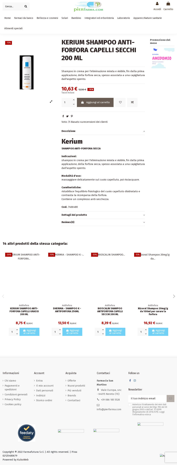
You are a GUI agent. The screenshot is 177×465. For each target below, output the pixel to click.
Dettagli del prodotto (74, 214)
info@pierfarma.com (109, 409)
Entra (39, 380)
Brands (72, 395)
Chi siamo (10, 380)
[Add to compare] (132, 102)
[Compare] (40, 264)
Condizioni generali (16, 394)
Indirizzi (40, 395)
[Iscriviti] (170, 398)
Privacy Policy (13, 399)
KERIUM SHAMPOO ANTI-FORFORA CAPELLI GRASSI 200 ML (24, 311)
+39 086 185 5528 (110, 399)
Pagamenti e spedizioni (12, 387)
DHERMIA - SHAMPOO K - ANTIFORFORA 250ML (67, 310)
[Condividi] (63, 116)
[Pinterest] (72, 116)
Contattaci (74, 400)
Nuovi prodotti (76, 385)
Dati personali (44, 390)
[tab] (103, 131)
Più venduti (74, 390)
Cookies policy (13, 404)
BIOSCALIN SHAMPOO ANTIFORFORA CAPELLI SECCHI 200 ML (110, 311)
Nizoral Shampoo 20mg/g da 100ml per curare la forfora (153, 311)
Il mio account (45, 385)
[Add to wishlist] (120, 102)
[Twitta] (67, 116)
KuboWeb (23, 459)
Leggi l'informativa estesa (148, 413)
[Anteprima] (40, 270)
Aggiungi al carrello (98, 102)
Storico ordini (44, 400)
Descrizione (68, 131)
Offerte (72, 380)
